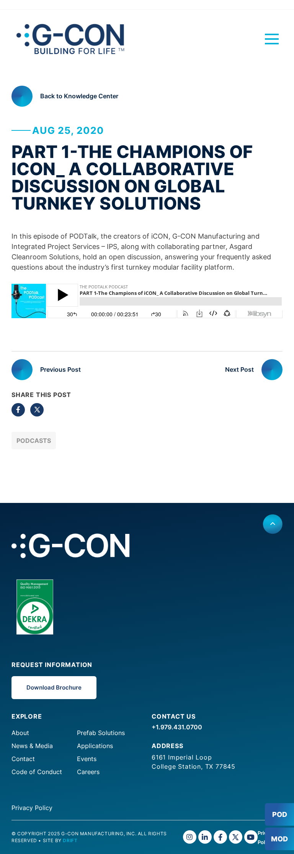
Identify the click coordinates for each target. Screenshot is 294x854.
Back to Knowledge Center (79, 96)
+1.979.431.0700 (177, 727)
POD (279, 814)
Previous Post (60, 369)
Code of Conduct (36, 772)
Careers (88, 772)
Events (86, 759)
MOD (279, 839)
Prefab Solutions (101, 733)
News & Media (32, 746)
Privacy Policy (31, 808)
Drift (70, 840)
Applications (95, 746)
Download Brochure (54, 687)
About (20, 733)
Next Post (239, 369)
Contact (23, 759)
